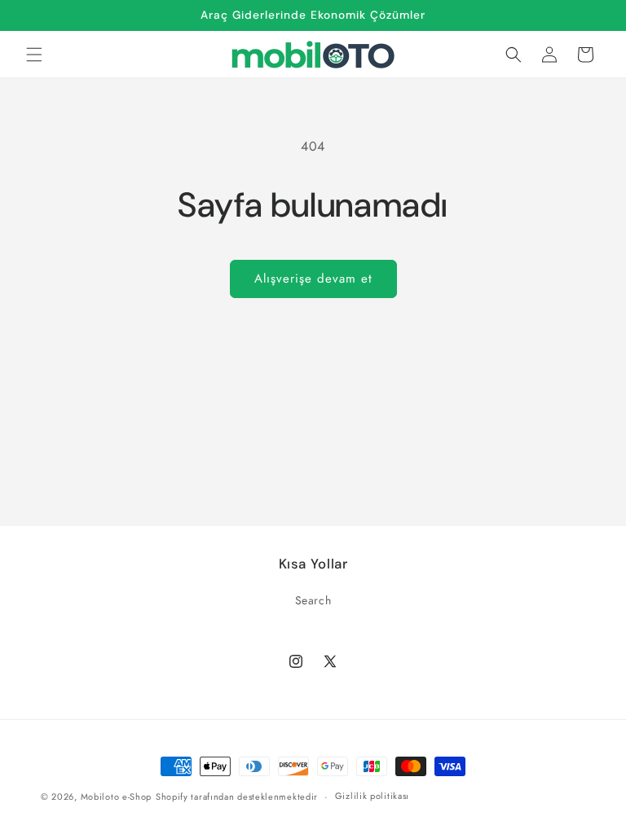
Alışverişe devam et (313, 279)
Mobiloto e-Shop (116, 796)
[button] (34, 54)
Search (313, 600)
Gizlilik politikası (372, 795)
